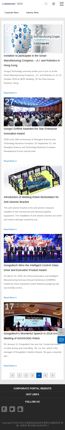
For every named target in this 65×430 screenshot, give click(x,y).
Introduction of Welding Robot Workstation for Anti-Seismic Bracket (31, 199)
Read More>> (10, 93)
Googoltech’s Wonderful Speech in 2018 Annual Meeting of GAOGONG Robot (33, 336)
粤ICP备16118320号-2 (38, 425)
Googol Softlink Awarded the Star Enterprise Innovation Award (30, 131)
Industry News (32, 12)
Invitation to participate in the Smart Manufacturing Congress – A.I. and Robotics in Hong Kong (32, 60)
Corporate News (12, 12)
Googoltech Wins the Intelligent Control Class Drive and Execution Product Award (31, 268)
